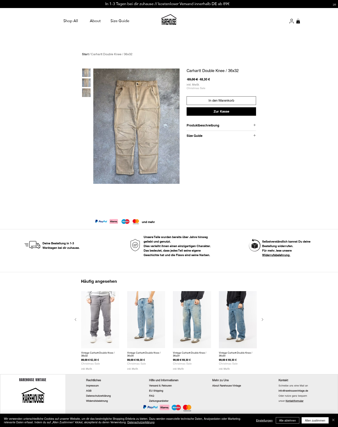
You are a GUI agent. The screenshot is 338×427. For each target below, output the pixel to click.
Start (85, 54)
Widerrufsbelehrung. (276, 255)
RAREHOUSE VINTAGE (32, 379)
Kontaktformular (294, 400)
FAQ (151, 395)
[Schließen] (333, 420)
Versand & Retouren (160, 385)
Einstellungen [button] (264, 420)
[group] (169, 331)
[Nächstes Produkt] (262, 319)
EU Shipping (156, 390)
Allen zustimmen (315, 420)
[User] (292, 21)
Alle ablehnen (287, 420)
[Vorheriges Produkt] (75, 319)
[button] (298, 21)
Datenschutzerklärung (141, 422)
